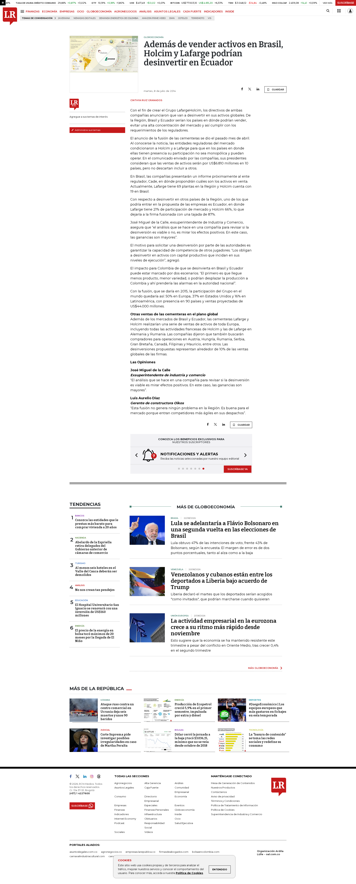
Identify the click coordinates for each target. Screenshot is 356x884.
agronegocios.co (111, 851)
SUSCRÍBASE (345, 2)
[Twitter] (249, 89)
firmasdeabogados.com (173, 851)
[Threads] (100, 777)
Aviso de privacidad (223, 796)
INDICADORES (213, 11)
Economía (181, 796)
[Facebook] (242, 89)
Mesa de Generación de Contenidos (233, 783)
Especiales (150, 805)
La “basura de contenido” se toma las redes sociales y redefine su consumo (267, 740)
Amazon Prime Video (154, 18)
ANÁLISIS (145, 11)
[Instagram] (93, 777)
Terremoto (197, 18)
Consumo (120, 796)
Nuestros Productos (223, 787)
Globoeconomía (185, 809)
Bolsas (179, 730)
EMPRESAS (67, 11)
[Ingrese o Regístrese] (350, 11)
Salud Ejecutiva (184, 823)
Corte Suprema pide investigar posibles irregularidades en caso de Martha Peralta (118, 740)
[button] (135, 455)
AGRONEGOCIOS (125, 11)
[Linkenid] (86, 777)
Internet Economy (125, 818)
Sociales (119, 831)
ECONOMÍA (49, 11)
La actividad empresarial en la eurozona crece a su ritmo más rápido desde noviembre (223, 627)
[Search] (327, 11)
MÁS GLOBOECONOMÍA (263, 667)
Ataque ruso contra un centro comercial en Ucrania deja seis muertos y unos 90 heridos (117, 712)
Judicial (105, 730)
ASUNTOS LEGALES (167, 11)
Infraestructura (153, 814)
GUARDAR (277, 89)
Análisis (80, 585)
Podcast (119, 823)
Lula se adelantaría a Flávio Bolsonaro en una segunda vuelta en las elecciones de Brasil (225, 529)
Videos (148, 831)
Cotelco (182, 18)
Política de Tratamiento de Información (234, 805)
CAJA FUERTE (192, 11)
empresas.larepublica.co (140, 851)
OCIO (80, 11)
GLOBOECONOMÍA (99, 11)
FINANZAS (32, 11)
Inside (178, 814)
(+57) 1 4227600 (80, 793)
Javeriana (64, 18)
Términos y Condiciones (225, 800)
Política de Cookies (189, 873)
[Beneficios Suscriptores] (339, 11)
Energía (79, 626)
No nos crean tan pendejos (95, 590)
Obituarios (150, 818)
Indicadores (121, 814)
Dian (171, 18)
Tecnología (256, 730)
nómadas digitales (84, 18)
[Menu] (23, 11)
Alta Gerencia (152, 783)
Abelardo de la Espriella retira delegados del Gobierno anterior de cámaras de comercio (93, 548)
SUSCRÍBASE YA (238, 469)
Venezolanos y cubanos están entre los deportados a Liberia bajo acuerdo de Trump (221, 581)
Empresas (120, 805)
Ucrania (105, 700)
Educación (81, 600)
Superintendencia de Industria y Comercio (236, 814)
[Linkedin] (258, 89)
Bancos (79, 515)
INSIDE (229, 11)
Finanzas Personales (156, 809)
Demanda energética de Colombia (118, 18)
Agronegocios (123, 783)
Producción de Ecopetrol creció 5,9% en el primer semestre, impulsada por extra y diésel (193, 710)
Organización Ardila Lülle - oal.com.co (270, 853)
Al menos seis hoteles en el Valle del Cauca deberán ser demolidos (96, 571)
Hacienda (80, 537)
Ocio (178, 818)
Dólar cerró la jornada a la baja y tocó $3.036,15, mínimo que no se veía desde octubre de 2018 (192, 740)
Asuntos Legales (124, 787)
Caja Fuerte (151, 787)
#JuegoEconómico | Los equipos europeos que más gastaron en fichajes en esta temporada (267, 710)
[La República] (10, 16)
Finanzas (119, 809)
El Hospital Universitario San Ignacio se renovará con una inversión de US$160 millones (97, 610)
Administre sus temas (87, 130)
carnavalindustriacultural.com (87, 856)
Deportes (255, 700)
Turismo (80, 563)
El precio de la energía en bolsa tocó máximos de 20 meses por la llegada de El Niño (94, 636)
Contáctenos (219, 791)
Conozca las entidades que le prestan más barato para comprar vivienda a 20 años (96, 523)
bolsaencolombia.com (205, 851)
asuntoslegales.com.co (83, 851)
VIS (209, 18)
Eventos (179, 805)
